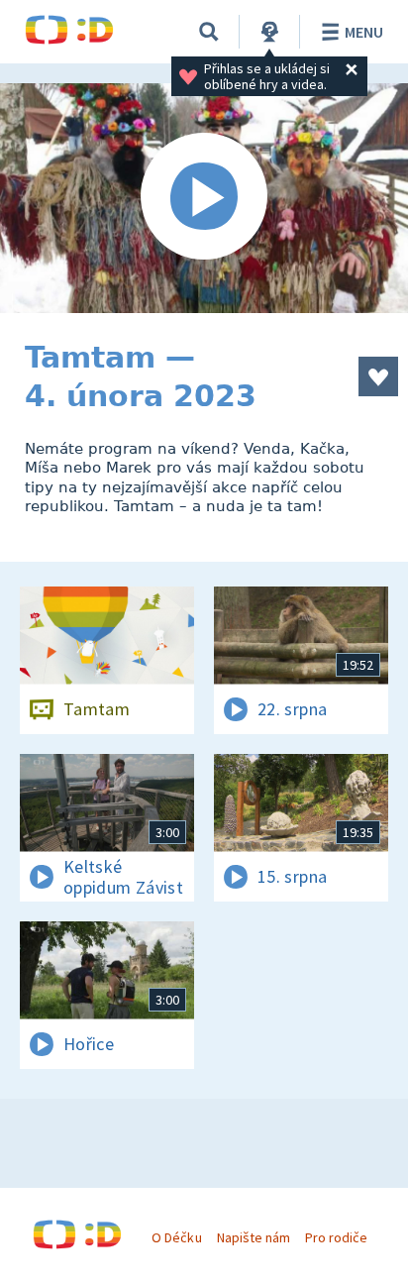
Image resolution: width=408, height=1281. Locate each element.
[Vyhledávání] (209, 31)
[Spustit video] (204, 198)
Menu (364, 32)
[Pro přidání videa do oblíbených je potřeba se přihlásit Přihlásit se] (378, 376)
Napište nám (253, 1237)
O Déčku (176, 1237)
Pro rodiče (336, 1237)
